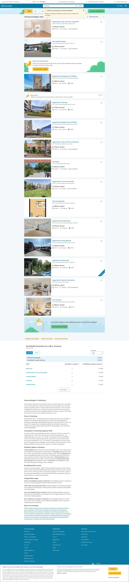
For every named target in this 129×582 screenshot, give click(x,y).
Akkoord (113, 568)
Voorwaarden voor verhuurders (88, 531)
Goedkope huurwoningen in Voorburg (54, 511)
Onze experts (84, 545)
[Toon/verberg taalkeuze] (125, 5)
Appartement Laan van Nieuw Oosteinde (65, 22)
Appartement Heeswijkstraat (61, 240)
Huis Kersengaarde (58, 201)
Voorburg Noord (30, 384)
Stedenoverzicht (56, 545)
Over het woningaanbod (58, 531)
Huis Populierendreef (59, 41)
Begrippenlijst (56, 539)
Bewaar (97, 11)
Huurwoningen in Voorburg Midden (50, 515)
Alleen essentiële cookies (114, 573)
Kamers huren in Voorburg (42, 510)
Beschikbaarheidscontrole (59, 534)
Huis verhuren (84, 534)
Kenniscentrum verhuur (86, 542)
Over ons (26, 545)
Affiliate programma (29, 550)
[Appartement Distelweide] (37, 267)
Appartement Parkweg (59, 102)
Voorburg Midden (31, 376)
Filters (29, 11)
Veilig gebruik (27, 542)
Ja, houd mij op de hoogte (59, 326)
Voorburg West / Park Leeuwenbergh (36, 372)
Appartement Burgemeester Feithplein (64, 76)
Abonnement (27, 531)
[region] (64, 573)
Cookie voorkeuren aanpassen (31, 539)
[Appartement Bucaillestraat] (37, 228)
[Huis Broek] (37, 168)
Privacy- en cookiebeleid (30, 537)
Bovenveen (29, 368)
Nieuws (54, 542)
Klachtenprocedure (28, 555)
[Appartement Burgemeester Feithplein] (37, 83)
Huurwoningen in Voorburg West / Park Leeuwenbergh (39, 519)
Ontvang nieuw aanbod (40, 69)
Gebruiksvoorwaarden (29, 534)
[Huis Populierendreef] (37, 48)
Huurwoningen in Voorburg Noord (39, 517)
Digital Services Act (28, 558)
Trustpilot (100, 95)
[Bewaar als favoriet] (101, 22)
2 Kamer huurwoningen (46, 338)
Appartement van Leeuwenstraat (63, 181)
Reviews (55, 537)
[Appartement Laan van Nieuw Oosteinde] (37, 28)
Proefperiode (56, 550)
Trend (36, 352)
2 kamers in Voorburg (56, 513)
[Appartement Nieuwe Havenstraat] (37, 287)
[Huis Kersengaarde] (37, 208)
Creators (26, 547)
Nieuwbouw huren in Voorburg (58, 510)
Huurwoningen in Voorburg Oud (58, 517)
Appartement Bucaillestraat (61, 221)
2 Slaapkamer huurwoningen (32, 338)
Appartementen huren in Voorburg (39, 508)
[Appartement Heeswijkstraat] (37, 247)
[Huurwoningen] (6, 6)
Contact (26, 553)
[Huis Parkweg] (37, 307)
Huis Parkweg (56, 300)
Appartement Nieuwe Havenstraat (63, 280)
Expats (54, 547)
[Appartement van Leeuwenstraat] (37, 188)
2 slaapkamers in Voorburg (42, 513)
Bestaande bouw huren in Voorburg (34, 511)
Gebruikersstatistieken (29, 561)
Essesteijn (29, 380)
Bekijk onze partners (62, 573)
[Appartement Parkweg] (37, 109)
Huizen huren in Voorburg (57, 508)
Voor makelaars (85, 539)
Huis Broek (55, 162)
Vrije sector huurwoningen (61, 338)
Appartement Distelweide (60, 260)
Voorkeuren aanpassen (113, 577)
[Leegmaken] (76, 5)
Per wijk (30, 352)
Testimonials (84, 537)
